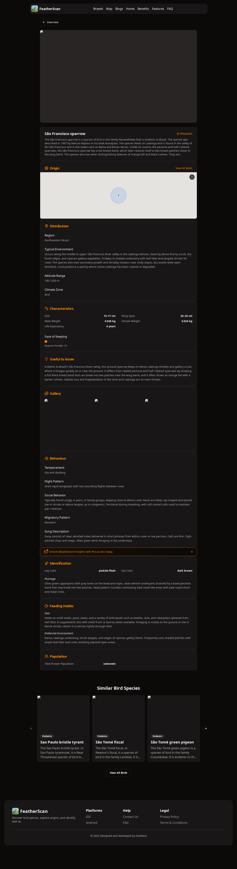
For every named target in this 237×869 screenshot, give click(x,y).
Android (91, 823)
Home (130, 9)
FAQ (170, 9)
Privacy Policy (169, 817)
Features (158, 9)
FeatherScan (49, 8)
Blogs (119, 9)
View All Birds (184, 168)
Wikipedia (186, 133)
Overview (52, 22)
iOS (88, 817)
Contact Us (130, 817)
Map (109, 9)
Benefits (143, 9)
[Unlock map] (192, 177)
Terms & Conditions (174, 823)
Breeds (98, 9)
